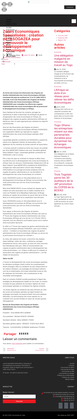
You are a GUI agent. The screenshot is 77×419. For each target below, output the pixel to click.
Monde (8, 45)
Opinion (8, 47)
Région (8, 42)
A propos (9, 54)
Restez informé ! (8, 392)
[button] (19, 333)
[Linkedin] (4, 9)
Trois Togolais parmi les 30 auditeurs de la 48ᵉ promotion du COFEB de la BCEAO (64, 182)
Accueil (9, 19)
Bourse (8, 49)
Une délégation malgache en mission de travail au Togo (63, 60)
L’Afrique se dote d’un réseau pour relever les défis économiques (64, 96)
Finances (9, 38)
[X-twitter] (10, 4)
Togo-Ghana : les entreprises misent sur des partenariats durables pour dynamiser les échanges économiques (63, 136)
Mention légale (11, 56)
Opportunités (10, 51)
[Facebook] (4, 4)
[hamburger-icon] (3, 19)
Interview (9, 40)
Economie (9, 36)
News (8, 32)
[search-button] (73, 25)
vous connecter (17, 343)
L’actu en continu (11, 24)
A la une (8, 21)
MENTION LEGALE (9, 357)
